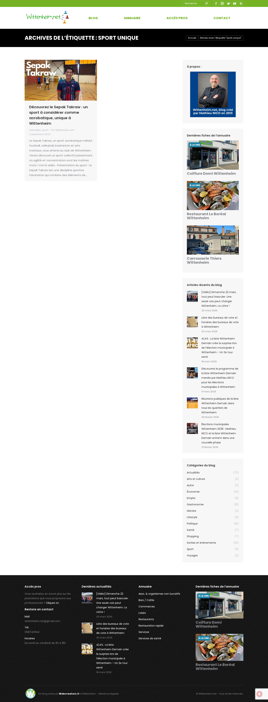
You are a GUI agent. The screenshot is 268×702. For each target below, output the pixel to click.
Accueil (192, 37)
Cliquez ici (52, 603)
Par (62, 130)
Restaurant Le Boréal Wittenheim (206, 216)
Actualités (35, 130)
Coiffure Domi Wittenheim (211, 173)
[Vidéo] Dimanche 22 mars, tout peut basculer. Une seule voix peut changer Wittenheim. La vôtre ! (218, 299)
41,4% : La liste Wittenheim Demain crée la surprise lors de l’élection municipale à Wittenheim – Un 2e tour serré (219, 348)
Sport (45, 130)
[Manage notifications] (259, 694)
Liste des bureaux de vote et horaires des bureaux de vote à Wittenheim (220, 322)
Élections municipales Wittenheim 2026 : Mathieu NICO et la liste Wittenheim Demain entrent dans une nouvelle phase (218, 433)
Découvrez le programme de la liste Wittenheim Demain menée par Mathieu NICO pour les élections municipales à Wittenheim (219, 378)
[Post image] (192, 296)
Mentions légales (109, 693)
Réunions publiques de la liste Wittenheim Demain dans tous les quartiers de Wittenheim (220, 405)
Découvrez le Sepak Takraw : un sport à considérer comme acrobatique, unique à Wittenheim (58, 115)
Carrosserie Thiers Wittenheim (204, 260)
